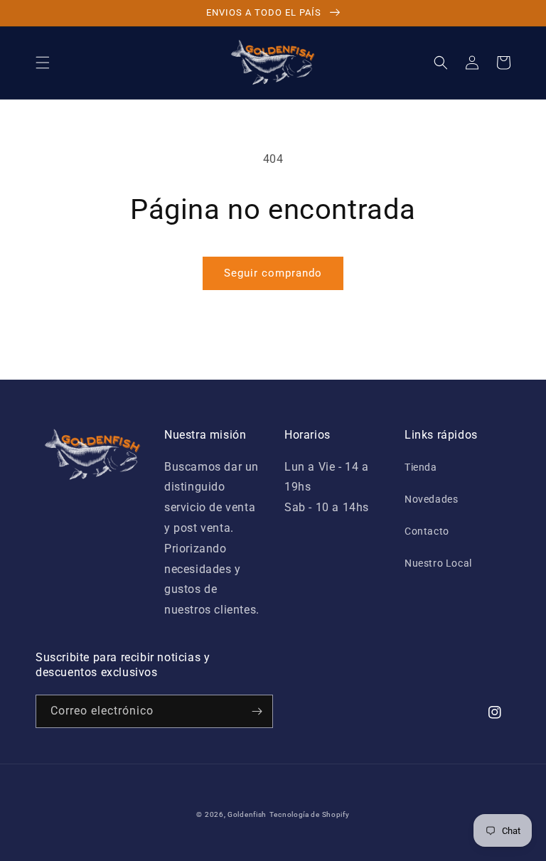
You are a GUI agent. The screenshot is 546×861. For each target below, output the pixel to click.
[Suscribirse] (256, 711)
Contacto (427, 531)
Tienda (421, 467)
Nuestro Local (438, 563)
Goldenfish (247, 814)
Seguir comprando (273, 273)
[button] (42, 62)
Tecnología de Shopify (309, 814)
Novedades (431, 499)
